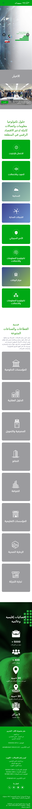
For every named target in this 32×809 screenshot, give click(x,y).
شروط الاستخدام (25, 796)
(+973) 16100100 (13, 743)
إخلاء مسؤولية (6, 796)
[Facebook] (13, 787)
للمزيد (4, 102)
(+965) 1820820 (10, 769)
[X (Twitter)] (18, 787)
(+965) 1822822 (11, 772)
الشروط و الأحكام (24, 798)
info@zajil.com (11, 778)
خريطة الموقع (15, 798)
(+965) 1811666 (9, 774)
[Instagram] (22, 787)
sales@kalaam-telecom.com (11, 747)
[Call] (9, 787)
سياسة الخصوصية (15, 796)
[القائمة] (3, 3)
